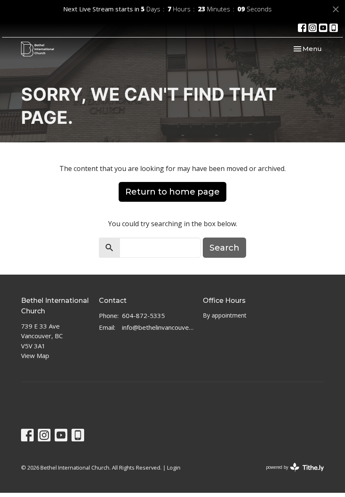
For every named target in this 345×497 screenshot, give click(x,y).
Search (224, 248)
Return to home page (172, 192)
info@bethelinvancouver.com (158, 327)
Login (173, 467)
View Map (35, 355)
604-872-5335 (143, 315)
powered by (290, 474)
